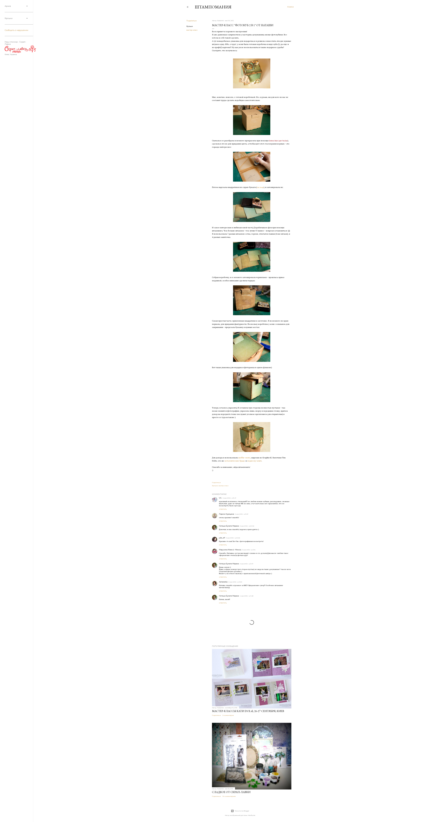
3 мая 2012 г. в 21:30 (235, 582)
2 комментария (228, 715)
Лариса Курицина (226, 514)
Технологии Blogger (242, 811)
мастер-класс (192, 30)
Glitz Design (260, 187)
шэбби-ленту (244, 457)
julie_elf (222, 538)
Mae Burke (251, 815)
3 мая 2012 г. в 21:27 (246, 564)
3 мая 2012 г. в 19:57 (241, 514)
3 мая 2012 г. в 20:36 (233, 538)
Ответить (223, 509)
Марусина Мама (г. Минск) (230, 550)
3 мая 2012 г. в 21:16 (248, 550)
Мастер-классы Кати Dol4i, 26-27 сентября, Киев (248, 711)
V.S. (220, 498)
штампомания (213, 7)
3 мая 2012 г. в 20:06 (247, 526)
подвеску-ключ (254, 461)
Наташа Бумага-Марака (229, 526)
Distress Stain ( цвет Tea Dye (278, 141)
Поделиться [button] (191, 21)
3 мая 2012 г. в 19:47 (229, 498)
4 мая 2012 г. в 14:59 (246, 596)
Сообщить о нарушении (16, 30)
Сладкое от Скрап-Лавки (231, 792)
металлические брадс (235, 461)
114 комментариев (229, 796)
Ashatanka (223, 582)
